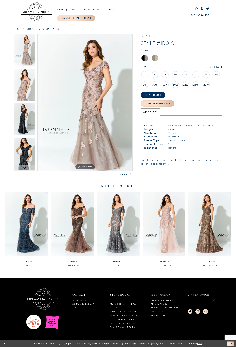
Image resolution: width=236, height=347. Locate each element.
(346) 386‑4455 (80, 300)
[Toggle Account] (202, 8)
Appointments (158, 315)
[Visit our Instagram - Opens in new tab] (197, 311)
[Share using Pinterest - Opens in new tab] (131, 174)
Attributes (150, 112)
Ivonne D (32, 29)
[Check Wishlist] (208, 8)
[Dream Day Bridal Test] (36, 11)
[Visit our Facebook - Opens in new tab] (190, 311)
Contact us (157, 312)
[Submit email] (213, 300)
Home (17, 29)
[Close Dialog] (5, 343)
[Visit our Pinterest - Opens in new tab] (205, 311)
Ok (230, 343)
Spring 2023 (50, 29)
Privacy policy (159, 304)
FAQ (152, 319)
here (199, 343)
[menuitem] (66, 8)
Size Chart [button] (215, 67)
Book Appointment (157, 103)
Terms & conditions (162, 300)
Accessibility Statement (164, 308)
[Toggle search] (196, 8)
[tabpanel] (24, 51)
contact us (210, 160)
